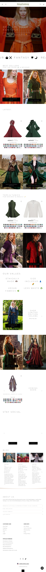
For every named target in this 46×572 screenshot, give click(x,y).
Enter (27, 289)
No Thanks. (15, 295)
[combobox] (3, 289)
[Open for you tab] (42, 568)
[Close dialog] (45, 272)
